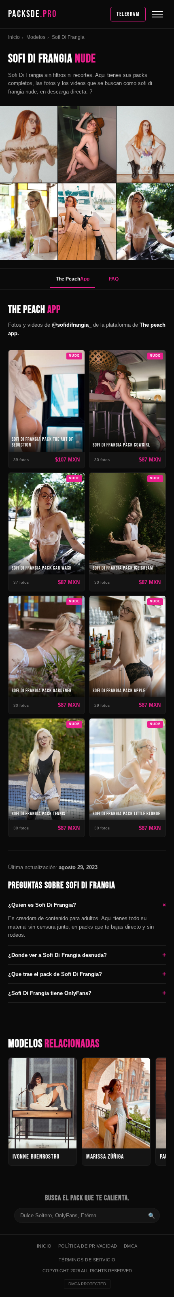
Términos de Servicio (87, 1259)
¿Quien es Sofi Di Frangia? (87, 904)
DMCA (131, 1246)
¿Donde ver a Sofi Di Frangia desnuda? (87, 954)
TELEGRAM (128, 14)
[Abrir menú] (157, 14)
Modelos (35, 37)
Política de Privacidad (87, 1246)
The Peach (72, 279)
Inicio (14, 37)
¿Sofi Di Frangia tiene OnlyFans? (87, 992)
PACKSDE (32, 14)
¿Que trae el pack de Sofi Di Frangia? (87, 973)
